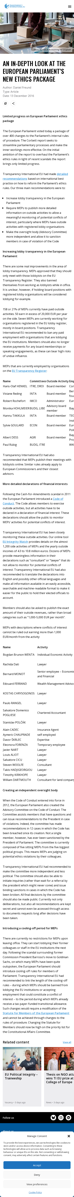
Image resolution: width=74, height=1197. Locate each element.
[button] (69, 1136)
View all (67, 1042)
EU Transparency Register (29, 371)
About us (8, 1131)
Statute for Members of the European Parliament (36, 1013)
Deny (37, 1174)
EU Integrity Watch (15, 542)
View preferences (37, 1184)
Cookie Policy (35, 1192)
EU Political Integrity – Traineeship (21, 1076)
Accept (37, 1165)
